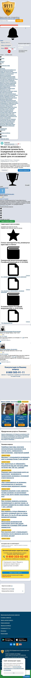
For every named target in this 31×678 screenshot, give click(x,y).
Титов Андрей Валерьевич (7, 194)
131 (13, 356)
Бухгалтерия (3, 76)
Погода (7, 108)
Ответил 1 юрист (6, 455)
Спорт (2, 117)
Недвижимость (4, 103)
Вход (1, 40)
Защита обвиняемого (8, 434)
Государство (3, 79)
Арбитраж (14, 72)
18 (11, 586)
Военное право (11, 76)
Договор (2, 80)
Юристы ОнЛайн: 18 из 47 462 (9, 401)
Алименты (3, 72)
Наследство (14, 101)
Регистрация (25, 401)
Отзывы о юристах (6, 617)
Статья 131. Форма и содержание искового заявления (15, 276)
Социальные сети (12, 116)
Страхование (7, 117)
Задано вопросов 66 (9, 144)
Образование (4, 107)
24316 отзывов (4, 198)
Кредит (2, 96)
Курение (2, 97)
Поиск (19, 401)
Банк (12, 73)
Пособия (2, 109)
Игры (1, 87)
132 (15, 356)
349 (13, 589)
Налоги (9, 101)
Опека (15, 107)
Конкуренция (8, 92)
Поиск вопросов (5, 623)
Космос (12, 95)
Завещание (13, 83)
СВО (10, 113)
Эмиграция (9, 124)
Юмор (13, 124)
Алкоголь (8, 72)
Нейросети (12, 103)
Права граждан (9, 109)
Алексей (7, 142)
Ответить (4, 170)
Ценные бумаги (4, 123)
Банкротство (3, 75)
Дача (16, 79)
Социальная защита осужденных (14, 438)
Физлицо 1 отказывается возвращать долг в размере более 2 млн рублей (15, 458)
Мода (7, 100)
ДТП (10, 81)
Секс (13, 113)
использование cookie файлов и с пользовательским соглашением (14, 668)
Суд (10, 119)
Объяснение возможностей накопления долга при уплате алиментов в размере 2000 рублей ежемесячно (14, 524)
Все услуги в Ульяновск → (8, 439)
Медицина (3, 99)
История (2, 92)
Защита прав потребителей (7, 84)
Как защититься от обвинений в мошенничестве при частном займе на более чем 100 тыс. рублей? (14, 466)
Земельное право (11, 85)
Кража (16, 95)
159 (23, 337)
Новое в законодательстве (9, 103)
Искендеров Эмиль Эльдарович (8, 349)
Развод (9, 112)
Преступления (4, 111)
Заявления (3, 85)
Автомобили (3, 69)
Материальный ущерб (11, 97)
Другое (7, 81)
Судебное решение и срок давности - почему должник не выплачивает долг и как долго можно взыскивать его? (15, 493)
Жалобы (14, 81)
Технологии (3, 120)
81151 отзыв (3, 335)
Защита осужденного (22, 434)
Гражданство (11, 79)
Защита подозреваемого (9, 435)
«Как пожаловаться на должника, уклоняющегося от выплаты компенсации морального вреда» (13, 484)
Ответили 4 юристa (6, 470)
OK (13, 673)
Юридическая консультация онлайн (10, 18)
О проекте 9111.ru (5, 628)
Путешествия (3, 112)
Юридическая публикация (7, 125)
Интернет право (12, 91)
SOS (9, 51)
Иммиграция (6, 87)
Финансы (12, 121)
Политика (12, 108)
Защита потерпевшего (11, 436)
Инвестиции (11, 88)
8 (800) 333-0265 (24, 46)
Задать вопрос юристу (7, 221)
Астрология (7, 73)
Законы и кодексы (6, 625)
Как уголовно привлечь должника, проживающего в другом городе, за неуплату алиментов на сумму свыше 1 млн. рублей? (15, 504)
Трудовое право (11, 120)
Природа (10, 111)
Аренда (2, 73)
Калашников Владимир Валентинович (10, 331)
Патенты (2, 108)
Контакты (3, 631)
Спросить (7, 425)
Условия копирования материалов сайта (16, 657)
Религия (14, 112)
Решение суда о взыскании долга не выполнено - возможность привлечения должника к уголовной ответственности (15, 475)
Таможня (13, 119)
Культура (12, 96)
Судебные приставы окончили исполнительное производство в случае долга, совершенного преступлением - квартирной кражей (15, 450)
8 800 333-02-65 (17, 556)
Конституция (3, 93)
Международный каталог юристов (10, 615)
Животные (3, 83)
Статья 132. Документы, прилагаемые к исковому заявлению (15, 291)
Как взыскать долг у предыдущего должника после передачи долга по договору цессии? (14, 534)
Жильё (8, 83)
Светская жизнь (4, 113)
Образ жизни (9, 105)
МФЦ (5, 101)
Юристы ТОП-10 (5, 42)
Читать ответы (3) (24, 170)
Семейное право (4, 115)
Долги (7, 80)
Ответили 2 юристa (6, 499)
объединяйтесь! (15, 17)
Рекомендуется (4, 188)
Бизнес (9, 75)
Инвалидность (4, 88)
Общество (10, 107)
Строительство (4, 119)
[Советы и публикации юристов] (8, 8)
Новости (13, 104)
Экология (3, 124)
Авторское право (8, 71)
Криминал (7, 96)
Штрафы (11, 123)
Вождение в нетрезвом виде (7, 77)
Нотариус (3, 105)
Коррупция (7, 95)
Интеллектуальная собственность (5, 90)
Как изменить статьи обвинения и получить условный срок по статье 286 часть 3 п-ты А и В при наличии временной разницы (14, 514)
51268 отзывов (4, 353)
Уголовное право (5, 121)
